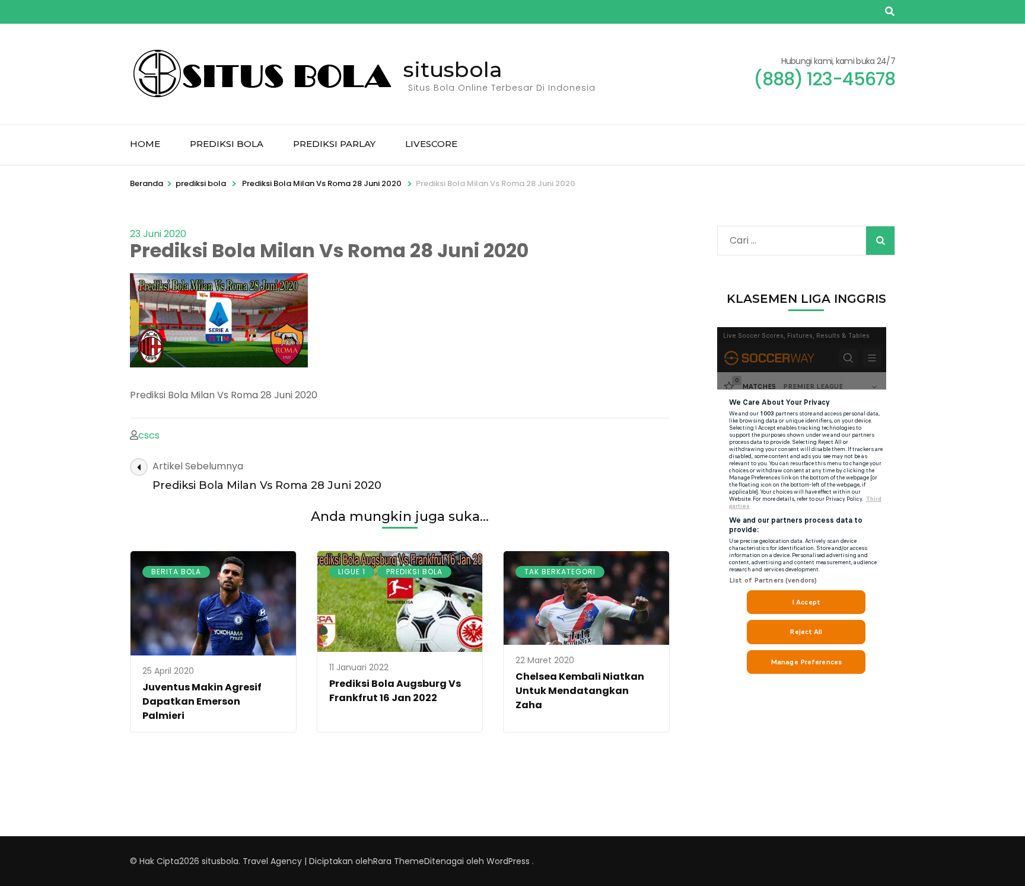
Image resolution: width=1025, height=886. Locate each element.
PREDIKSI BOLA (226, 143)
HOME (145, 143)
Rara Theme (398, 861)
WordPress (508, 861)
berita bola (176, 572)
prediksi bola (201, 183)
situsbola (452, 69)
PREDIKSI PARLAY (334, 143)
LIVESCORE (431, 143)
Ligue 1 (351, 572)
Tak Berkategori (560, 572)
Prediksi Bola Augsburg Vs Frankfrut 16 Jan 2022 (395, 691)
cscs (149, 435)
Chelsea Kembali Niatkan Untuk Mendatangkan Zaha (579, 691)
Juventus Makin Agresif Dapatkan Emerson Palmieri (202, 701)
